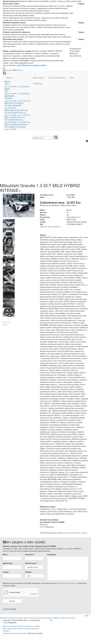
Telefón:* (28, 572)
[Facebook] (47, 620)
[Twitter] (51, 620)
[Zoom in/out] (8, 322)
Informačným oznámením (67, 583)
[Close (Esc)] (4, 322)
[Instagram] (49, 620)
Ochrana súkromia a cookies (28, 626)
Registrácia (9, 70)
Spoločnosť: (8, 563)
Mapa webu (7, 628)
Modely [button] (9, 77)
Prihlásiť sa (19, 70)
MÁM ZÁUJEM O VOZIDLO (50, 226)
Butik (72, 77)
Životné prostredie (9, 626)
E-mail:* (6, 572)
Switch (81, 3)
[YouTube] (48, 620)
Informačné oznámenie (21, 628)
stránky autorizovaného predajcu (75, 533)
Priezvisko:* (30, 554)
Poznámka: (51, 554)
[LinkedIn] (52, 620)
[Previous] (4, 324)
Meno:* (6, 554)
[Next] (6, 324)
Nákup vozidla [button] (38, 77)
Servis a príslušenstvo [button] (56, 77)
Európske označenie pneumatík (15, 633)
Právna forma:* (31, 563)
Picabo (5, 622)
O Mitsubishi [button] (37, 83)
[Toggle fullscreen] (6, 322)
